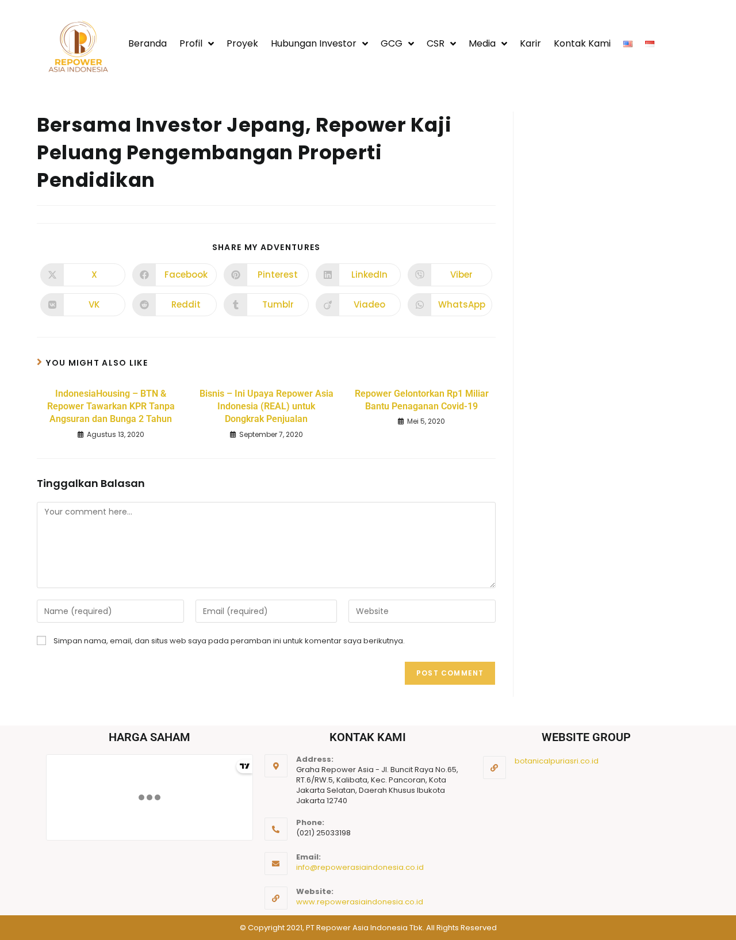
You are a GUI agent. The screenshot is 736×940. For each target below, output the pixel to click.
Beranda (147, 43)
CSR (435, 43)
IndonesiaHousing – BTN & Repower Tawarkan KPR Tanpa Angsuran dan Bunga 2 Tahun (111, 406)
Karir (530, 43)
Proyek (242, 43)
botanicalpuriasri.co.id (557, 760)
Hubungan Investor (313, 43)
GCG (391, 43)
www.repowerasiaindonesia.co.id (359, 901)
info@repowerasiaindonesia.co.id (360, 867)
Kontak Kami (582, 43)
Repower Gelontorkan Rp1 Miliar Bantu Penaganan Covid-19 (422, 400)
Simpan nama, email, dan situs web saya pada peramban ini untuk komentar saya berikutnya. (229, 640)
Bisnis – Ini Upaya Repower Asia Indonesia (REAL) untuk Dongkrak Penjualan (267, 406)
